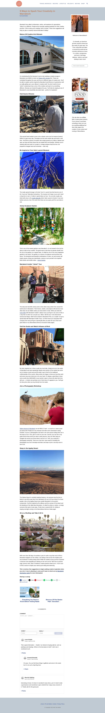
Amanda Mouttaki (24, 15)
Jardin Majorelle (36, 198)
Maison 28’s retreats (44, 78)
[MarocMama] (26, 3)
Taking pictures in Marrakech (27, 428)
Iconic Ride (23, 312)
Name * (23, 631)
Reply (24, 653)
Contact (54, 704)
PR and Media (48, 704)
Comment (23, 613)
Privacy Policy (60, 704)
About (42, 704)
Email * (41, 631)
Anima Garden (41, 260)
